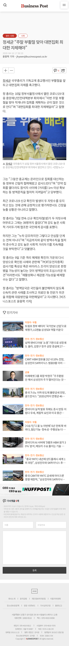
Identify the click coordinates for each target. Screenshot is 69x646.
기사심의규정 (45, 605)
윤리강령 (23, 598)
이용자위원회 (55, 598)
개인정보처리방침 (39, 598)
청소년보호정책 (13, 605)
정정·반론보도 (29, 605)
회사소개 (11, 598)
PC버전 (34, 591)
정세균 (7, 80)
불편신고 (58, 605)
